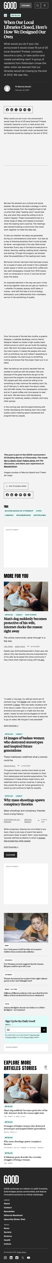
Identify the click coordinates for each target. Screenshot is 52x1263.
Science (8, 1236)
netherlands (40, 515)
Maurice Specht (24, 86)
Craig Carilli (10, 766)
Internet (8, 975)
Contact (8, 1207)
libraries (9, 515)
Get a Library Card (12, 460)
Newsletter (9, 1211)
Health (7, 1240)
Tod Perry (8, 647)
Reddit (23, 702)
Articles (15, 15)
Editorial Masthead (13, 1215)
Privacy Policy (11, 1037)
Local (7, 1004)
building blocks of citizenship (19, 511)
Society (7, 1232)
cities (39, 511)
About (7, 1203)
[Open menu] (44, 5)
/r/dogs (16, 705)
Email (9, 1025)
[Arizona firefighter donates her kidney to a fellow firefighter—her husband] (26, 1006)
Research (8, 960)
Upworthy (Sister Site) (14, 1219)
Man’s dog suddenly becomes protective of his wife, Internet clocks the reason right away (25, 625)
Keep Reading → (11, 726)
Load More (10, 855)
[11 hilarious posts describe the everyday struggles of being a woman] (26, 1158)
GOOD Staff (20, 647)
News (6, 1228)
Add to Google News (17, 486)
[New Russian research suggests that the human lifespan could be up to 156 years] (26, 962)
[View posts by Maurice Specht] (7, 88)
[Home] (5, 15)
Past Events (30, 615)
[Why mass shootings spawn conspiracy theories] (26, 1142)
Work (7, 946)
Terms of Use (34, 1035)
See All (45, 1067)
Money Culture (11, 989)
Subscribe (26, 5)
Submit (45, 1031)
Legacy (19, 615)
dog (42, 660)
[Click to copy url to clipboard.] (29, 109)
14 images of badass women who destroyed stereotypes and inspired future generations (24, 744)
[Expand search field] (37, 5)
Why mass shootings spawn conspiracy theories (24, 802)
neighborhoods (23, 515)
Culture (7, 1244)
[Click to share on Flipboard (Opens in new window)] (20, 109)
